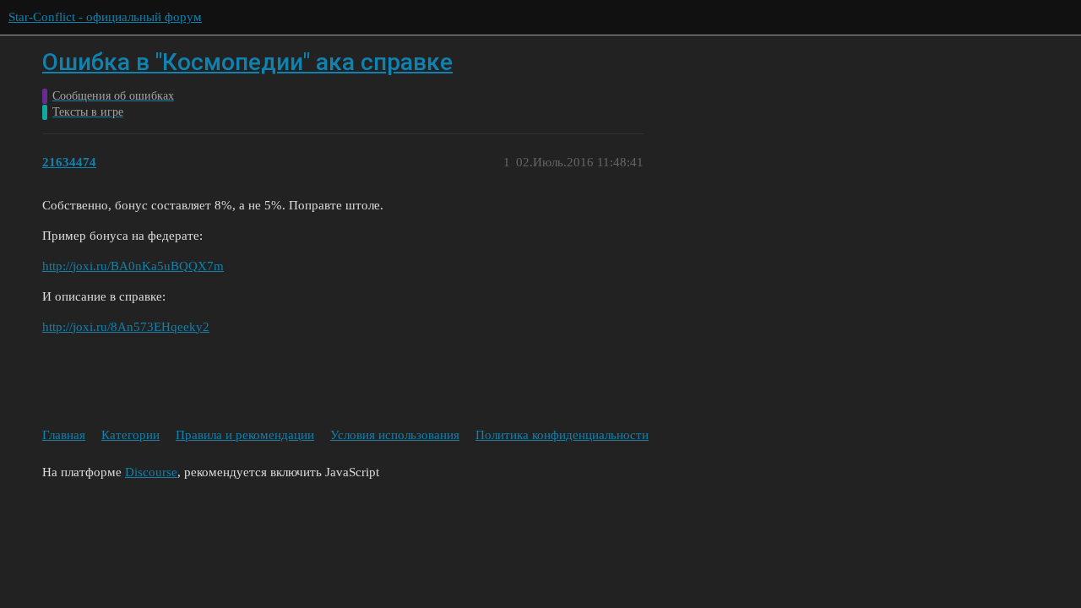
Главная (63, 435)
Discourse (151, 472)
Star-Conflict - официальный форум (105, 17)
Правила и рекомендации (245, 435)
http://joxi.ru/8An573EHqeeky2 (125, 327)
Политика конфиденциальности (562, 435)
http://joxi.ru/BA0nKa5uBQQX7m (133, 266)
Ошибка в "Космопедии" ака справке (247, 62)
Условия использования (394, 435)
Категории (130, 435)
